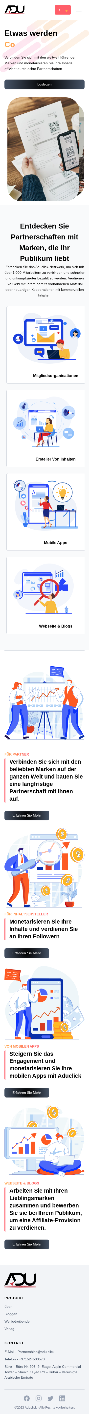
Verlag (9, 1329)
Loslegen (44, 84)
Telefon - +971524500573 (24, 1359)
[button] (63, 10)
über (8, 1306)
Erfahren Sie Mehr (26, 815)
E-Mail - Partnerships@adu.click (29, 1352)
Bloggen (10, 1314)
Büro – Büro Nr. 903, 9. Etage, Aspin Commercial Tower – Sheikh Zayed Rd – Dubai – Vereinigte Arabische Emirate (42, 1372)
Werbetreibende (17, 1321)
